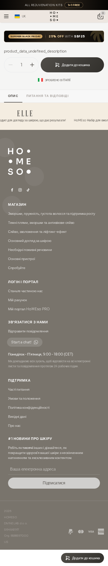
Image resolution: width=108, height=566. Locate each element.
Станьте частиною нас (25, 291)
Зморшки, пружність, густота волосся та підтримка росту (51, 213)
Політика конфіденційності (28, 407)
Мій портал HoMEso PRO (29, 309)
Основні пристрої (21, 258)
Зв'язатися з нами (28, 322)
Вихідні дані (17, 416)
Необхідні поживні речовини (30, 249)
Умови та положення (24, 398)
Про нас (14, 425)
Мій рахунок (17, 300)
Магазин (17, 204)
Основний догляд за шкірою (29, 240)
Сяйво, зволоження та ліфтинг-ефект (37, 231)
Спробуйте (16, 268)
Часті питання (19, 389)
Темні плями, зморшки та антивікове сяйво (41, 222)
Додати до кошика (76, 65)
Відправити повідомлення (28, 331)
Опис (13, 96)
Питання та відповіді (47, 96)
